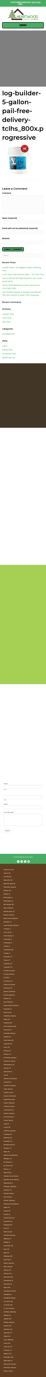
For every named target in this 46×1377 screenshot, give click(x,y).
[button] (23, 485)
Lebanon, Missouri (9, 1113)
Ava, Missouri (7, 876)
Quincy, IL (6, 1252)
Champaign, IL (8, 943)
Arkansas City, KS (9, 869)
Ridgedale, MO (8, 1256)
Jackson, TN (7, 1068)
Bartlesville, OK (8, 880)
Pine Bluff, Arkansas (9, 1235)
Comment (6, 193)
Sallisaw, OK (7, 1270)
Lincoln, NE (7, 1127)
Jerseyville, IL (8, 1082)
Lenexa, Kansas (8, 1120)
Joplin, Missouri (8, 1089)
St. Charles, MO (8, 1301)
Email (5, 804)
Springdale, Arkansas (10, 1291)
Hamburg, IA (7, 1050)
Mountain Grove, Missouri (11, 1176)
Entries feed (7, 350)
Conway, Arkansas (9, 974)
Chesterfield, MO (8, 949)
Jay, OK (6, 1075)
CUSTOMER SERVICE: (26, 3)
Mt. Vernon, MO (8, 1165)
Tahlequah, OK (8, 1329)
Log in (4, 346)
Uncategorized (8, 334)
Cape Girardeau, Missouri (11, 925)
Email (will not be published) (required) (20, 228)
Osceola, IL (7, 1214)
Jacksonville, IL (8, 1071)
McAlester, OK (8, 1138)
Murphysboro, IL (8, 1183)
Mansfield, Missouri (9, 1144)
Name (6, 784)
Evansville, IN (8, 1009)
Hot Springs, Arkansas (10, 1057)
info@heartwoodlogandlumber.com (20, 735)
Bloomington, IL (8, 897)
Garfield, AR (7, 1037)
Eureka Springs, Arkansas (11, 1005)
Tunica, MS (7, 1343)
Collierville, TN (8, 967)
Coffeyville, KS (8, 963)
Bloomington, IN (8, 901)
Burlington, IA (7, 922)
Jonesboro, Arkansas (10, 1085)
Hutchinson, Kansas (9, 1061)
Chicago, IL (7, 953)
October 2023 (8, 314)
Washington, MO (8, 1357)
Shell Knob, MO (8, 1277)
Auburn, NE (7, 873)
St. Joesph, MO (8, 1305)
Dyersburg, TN (8, 988)
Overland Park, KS (9, 1218)
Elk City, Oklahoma (9, 995)
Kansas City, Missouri (10, 1096)
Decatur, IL (7, 977)
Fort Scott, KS (7, 1030)
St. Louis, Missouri (9, 1308)
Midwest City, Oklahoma (11, 1155)
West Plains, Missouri (10, 1367)
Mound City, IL (8, 1172)
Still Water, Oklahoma (10, 1312)
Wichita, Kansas (8, 1371)
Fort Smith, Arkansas (10, 1033)
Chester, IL (7, 946)
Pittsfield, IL (7, 1242)
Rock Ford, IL (7, 1259)
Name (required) (9, 218)
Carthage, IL (7, 929)
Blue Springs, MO (9, 904)
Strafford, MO (7, 1319)
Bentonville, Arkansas (10, 887)
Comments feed (9, 354)
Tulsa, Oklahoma (8, 1339)
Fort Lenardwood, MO (10, 1026)
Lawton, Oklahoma (9, 1103)
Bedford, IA (7, 894)
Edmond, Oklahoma (9, 991)
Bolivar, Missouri (8, 908)
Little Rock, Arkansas (10, 1131)
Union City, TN (8, 1346)
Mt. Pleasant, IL (8, 1162)
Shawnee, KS (8, 1273)
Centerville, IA (8, 939)
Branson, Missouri (9, 915)
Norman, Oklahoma (9, 1200)
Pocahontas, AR (8, 1245)
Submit (7, 830)
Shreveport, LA (8, 1284)
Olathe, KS (7, 1207)
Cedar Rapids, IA (9, 936)
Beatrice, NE (7, 890)
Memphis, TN (7, 1148)
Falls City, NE (7, 1012)
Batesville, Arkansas (9, 883)
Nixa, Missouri (8, 1197)
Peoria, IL (6, 1228)
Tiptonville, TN (8, 1333)
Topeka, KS (7, 1336)
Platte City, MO (8, 1232)
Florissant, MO (8, 1023)
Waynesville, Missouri (10, 1364)
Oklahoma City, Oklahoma (11, 1204)
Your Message (8, 812)
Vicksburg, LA (8, 1350)
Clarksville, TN (8, 956)
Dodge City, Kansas (9, 984)
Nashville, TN (7, 1190)
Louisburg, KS (8, 1134)
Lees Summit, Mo (9, 1117)
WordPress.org (8, 358)
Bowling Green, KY (9, 911)
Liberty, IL (6, 1124)
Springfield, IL (8, 1294)
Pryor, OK (6, 1249)
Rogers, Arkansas (9, 1263)
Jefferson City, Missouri (10, 1078)
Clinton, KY (7, 960)
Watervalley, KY (8, 1360)
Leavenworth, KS (9, 1110)
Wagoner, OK (7, 1353)
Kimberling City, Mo (9, 1099)
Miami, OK (7, 1151)
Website (6, 238)
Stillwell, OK (7, 1315)
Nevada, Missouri (9, 1193)
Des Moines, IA (8, 981)
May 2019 (6, 322)
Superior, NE (7, 1326)
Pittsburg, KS (7, 1239)
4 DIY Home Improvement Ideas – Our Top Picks (23, 274)
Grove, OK (7, 1047)
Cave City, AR (8, 932)
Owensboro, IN (8, 1221)
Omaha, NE (7, 1211)
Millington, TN (8, 1158)
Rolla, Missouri (8, 1266)
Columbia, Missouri (9, 970)
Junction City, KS (8, 1092)
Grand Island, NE (9, 1040)
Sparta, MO (7, 1287)
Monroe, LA (7, 1169)
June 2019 (6, 318)
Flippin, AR (7, 1019)
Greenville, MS (8, 1044)
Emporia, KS (7, 998)
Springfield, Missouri (10, 1298)
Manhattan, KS (8, 1141)
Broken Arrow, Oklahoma (11, 918)
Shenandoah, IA (8, 1280)
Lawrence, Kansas (9, 1106)
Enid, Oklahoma (8, 1002)
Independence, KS (9, 1064)
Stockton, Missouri (9, 1322)
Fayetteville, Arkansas (10, 1016)
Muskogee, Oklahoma (10, 1186)
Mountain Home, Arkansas (11, 1179)
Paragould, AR (8, 1225)
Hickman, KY (7, 1054)
